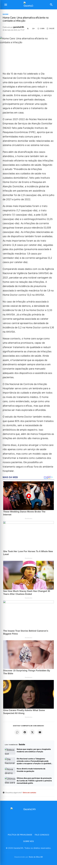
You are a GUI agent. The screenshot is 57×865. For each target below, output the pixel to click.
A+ (33, 28)
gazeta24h (18, 27)
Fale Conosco (42, 835)
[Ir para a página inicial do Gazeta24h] (28, 5)
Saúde (5, 14)
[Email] (40, 732)
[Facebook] (25, 732)
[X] (32, 732)
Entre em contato (29, 793)
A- (28, 28)
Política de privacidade (20, 835)
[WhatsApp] (17, 732)
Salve (51, 28)
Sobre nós (28, 841)
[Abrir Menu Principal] (6, 5)
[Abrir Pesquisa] (51, 5)
